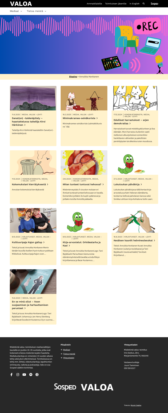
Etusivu (73, 76)
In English (135, 4)
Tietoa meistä (35, 11)
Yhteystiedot (68, 357)
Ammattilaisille (94, 4)
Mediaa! (14, 11)
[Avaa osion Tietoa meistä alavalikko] (45, 11)
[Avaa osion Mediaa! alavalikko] (21, 11)
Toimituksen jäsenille (115, 4)
